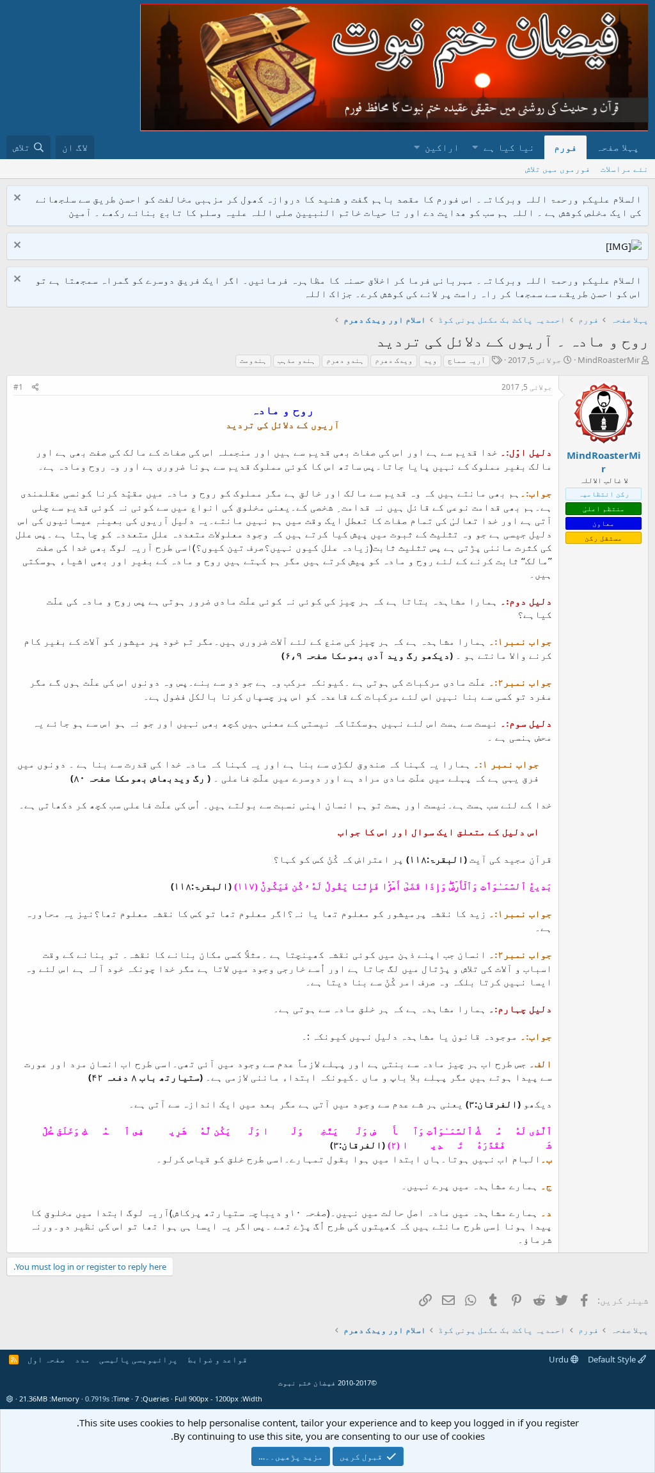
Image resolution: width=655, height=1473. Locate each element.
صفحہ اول (46, 1359)
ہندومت (253, 360)
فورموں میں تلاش (557, 168)
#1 (18, 387)
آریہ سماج (466, 360)
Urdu (560, 1359)
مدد (82, 1359)
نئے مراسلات (625, 168)
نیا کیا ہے (509, 147)
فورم (565, 147)
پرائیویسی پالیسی (138, 1359)
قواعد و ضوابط (217, 1359)
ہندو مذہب (296, 360)
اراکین (442, 147)
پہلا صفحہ (617, 147)
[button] (475, 147)
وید (430, 360)
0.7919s (97, 1398)
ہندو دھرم (345, 360)
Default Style (613, 1359)
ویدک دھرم (394, 360)
